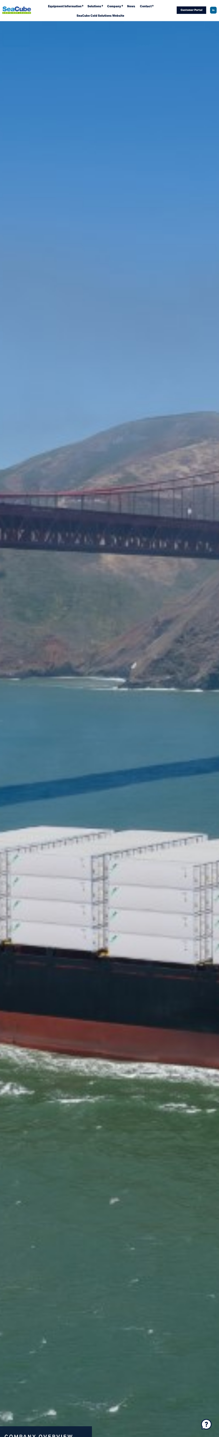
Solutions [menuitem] (94, 6)
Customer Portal (191, 10)
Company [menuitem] (114, 6)
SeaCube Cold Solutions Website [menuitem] (100, 15)
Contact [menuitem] (146, 6)
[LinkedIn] (213, 10)
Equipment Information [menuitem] (64, 6)
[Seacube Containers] (16, 10)
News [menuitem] (131, 6)
